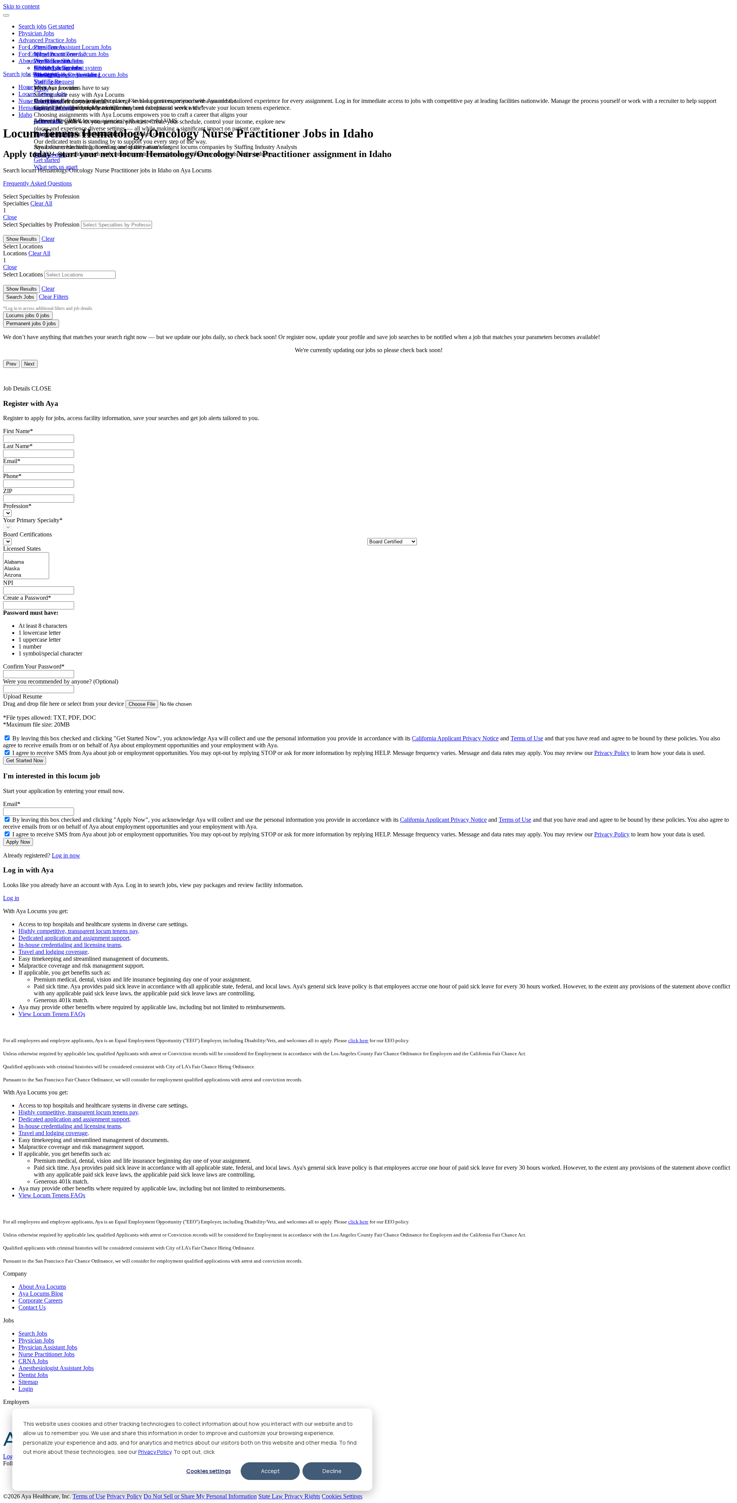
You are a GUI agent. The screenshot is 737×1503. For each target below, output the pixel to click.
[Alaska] (26, 569)
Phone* (12, 476)
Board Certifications (27, 534)
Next (29, 364)
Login (25, 1388)
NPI (8, 582)
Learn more (48, 121)
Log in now (66, 855)
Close (10, 217)
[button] (6, 15)
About (26, 61)
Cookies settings (208, 1471)
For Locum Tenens (41, 47)
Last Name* (18, 446)
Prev (11, 364)
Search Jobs (20, 297)
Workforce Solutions (59, 61)
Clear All (41, 203)
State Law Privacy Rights (289, 1496)
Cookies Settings (342, 1496)
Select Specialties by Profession (41, 224)
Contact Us (32, 1307)
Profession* (17, 506)
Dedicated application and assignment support (73, 938)
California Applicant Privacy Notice (455, 738)
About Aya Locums (57, 68)
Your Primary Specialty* (33, 520)
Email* (11, 461)
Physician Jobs (36, 33)
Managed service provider (65, 74)
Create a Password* (27, 597)
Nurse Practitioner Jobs (46, 1354)
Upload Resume (22, 696)
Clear (48, 238)
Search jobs (32, 26)
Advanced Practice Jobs (47, 40)
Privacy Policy (154, 1451)
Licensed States (22, 548)
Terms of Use (527, 738)
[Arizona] (26, 575)
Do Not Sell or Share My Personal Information (200, 1496)
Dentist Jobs (33, 1375)
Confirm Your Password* (33, 666)
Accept (270, 1471)
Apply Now (18, 842)
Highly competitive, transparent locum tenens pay (78, 931)
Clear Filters (53, 296)
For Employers (36, 54)
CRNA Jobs (33, 1361)
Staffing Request (54, 81)
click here (358, 1040)
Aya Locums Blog (40, 1293)
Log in (11, 898)
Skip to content (21, 6)
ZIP (7, 491)
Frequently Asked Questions (37, 183)
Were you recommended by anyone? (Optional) (60, 681)
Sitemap (28, 1382)
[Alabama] (26, 562)
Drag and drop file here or (63, 703)
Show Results (21, 239)
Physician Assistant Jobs (47, 1347)
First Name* (18, 431)
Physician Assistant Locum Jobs (72, 47)
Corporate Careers (40, 1300)
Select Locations (23, 274)
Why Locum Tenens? (60, 54)
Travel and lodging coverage (53, 951)
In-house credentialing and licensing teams (69, 945)
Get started (61, 26)
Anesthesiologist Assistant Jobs (56, 1368)
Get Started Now (24, 760)
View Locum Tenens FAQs (51, 1014)
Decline (332, 1471)
